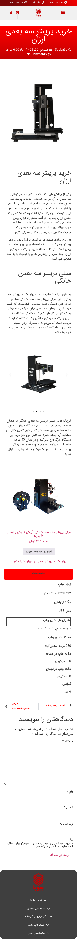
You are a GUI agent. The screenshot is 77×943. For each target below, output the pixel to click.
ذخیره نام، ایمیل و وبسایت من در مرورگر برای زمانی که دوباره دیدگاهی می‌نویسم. (40, 845)
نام (70, 791)
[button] (10, 375)
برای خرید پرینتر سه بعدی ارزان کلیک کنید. (38, 561)
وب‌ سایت (66, 823)
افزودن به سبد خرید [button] (39, 551)
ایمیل (68, 807)
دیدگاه (67, 741)
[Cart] (17, 12)
